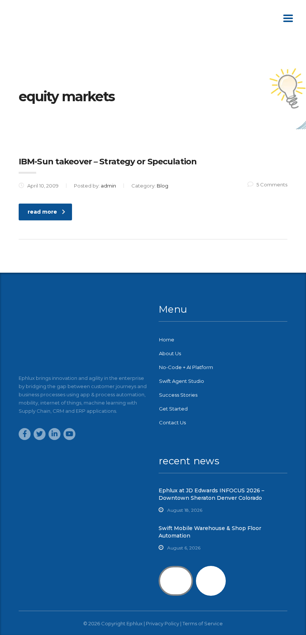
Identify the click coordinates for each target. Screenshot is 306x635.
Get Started (173, 409)
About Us (170, 353)
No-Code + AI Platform (186, 367)
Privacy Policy (162, 623)
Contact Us (172, 422)
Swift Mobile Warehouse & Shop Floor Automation (210, 532)
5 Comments (271, 185)
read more (42, 211)
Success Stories (178, 395)
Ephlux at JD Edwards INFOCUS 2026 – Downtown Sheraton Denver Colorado (211, 494)
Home (166, 340)
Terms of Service (202, 623)
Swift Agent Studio (181, 381)
